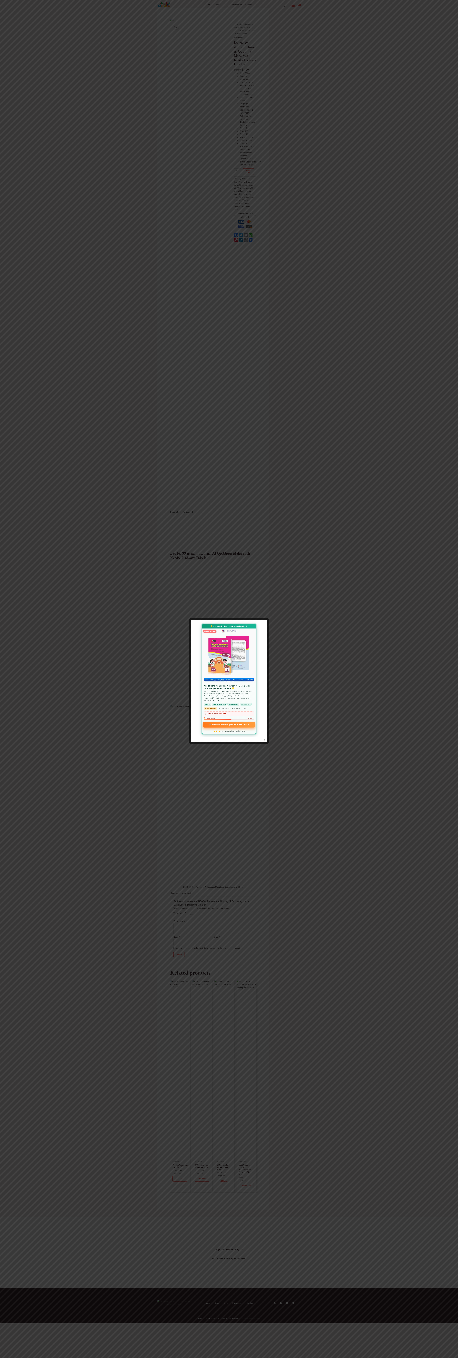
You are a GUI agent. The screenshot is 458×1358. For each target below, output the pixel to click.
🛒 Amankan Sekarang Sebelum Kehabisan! (229, 724)
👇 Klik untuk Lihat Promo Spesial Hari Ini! (228, 626)
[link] (229, 679)
